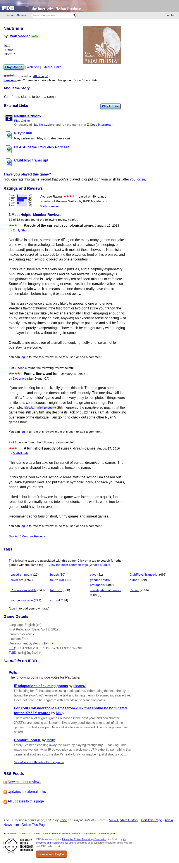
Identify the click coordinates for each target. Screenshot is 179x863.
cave (93, 574)
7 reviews (10, 80)
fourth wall (57, 580)
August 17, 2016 (108, 448)
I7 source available (23, 590)
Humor (8, 50)
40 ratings (40, 76)
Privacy (76, 833)
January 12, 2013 (107, 225)
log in (140, 179)
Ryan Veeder (19, 36)
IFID (12, 648)
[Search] (74, 15)
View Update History (123, 820)
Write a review (50, 206)
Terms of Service (61, 833)
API (113, 833)
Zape (63, 820)
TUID (12, 653)
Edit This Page (151, 820)
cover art (16, 580)
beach (54, 574)
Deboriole (19, 378)
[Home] (89, 6)
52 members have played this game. (46, 80)
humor (134, 580)
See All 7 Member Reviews (27, 536)
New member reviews (24, 782)
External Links (51, 67)
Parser (134, 590)
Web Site (33, 67)
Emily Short (21, 230)
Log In (170, 15)
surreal (55, 600)
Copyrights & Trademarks (95, 833)
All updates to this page (26, 801)
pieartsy (79, 686)
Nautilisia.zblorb (44, 124)
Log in (14, 608)
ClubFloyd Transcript (144, 574)
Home (9, 15)
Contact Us (24, 833)
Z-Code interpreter (99, 124)
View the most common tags (68, 564)
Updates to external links (27, 792)
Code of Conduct (41, 833)
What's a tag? (99, 564)
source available (21, 600)
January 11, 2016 (73, 373)
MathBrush (20, 453)
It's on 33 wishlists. (85, 80)
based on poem (21, 574)
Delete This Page (34, 825)
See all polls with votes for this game (39, 762)
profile (34, 36)
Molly (60, 713)
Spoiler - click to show (40, 407)
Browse (21, 15)
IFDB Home (9, 833)
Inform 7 (56, 590)
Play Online (110, 106)
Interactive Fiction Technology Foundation (84, 839)
